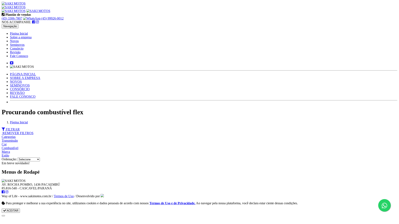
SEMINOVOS (20, 85)
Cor (4, 144)
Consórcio (16, 48)
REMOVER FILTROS (17, 133)
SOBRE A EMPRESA (25, 78)
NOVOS (16, 81)
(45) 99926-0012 (52, 18)
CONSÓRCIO (20, 89)
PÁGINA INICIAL (23, 74)
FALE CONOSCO (23, 96)
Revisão (15, 52)
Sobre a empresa (21, 37)
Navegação (10, 26)
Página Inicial (19, 33)
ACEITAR (12, 210)
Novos (14, 41)
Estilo (5, 155)
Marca (6, 151)
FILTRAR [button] (12, 129)
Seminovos (17, 44)
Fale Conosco (19, 56)
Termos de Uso (64, 196)
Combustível (10, 148)
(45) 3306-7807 (12, 18)
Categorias (9, 137)
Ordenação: (10, 159)
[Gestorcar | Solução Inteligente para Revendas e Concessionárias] (102, 196)
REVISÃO (17, 93)
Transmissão (10, 140)
